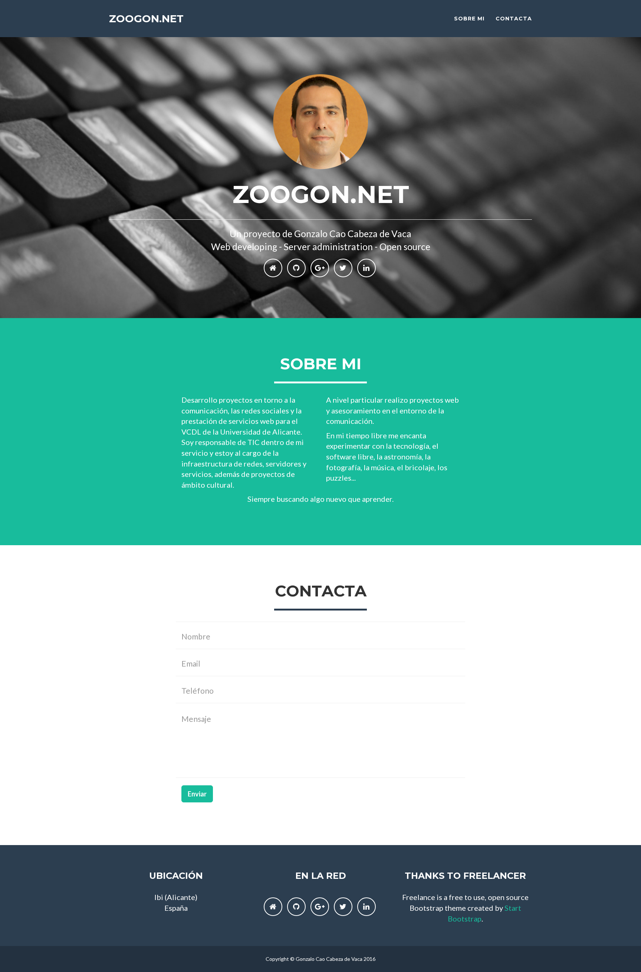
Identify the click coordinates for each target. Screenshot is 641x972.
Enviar (197, 794)
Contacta (514, 18)
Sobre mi (469, 18)
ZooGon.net (146, 18)
